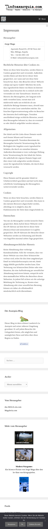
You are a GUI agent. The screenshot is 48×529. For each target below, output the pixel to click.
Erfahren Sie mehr (34, 524)
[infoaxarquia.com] (3, 18)
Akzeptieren (11, 524)
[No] (45, 521)
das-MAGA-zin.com (13, 407)
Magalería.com (11, 410)
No (22, 524)
